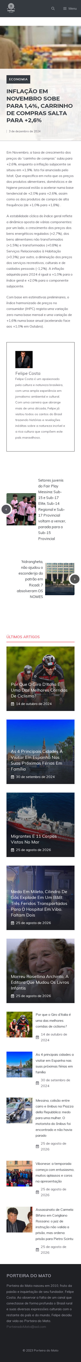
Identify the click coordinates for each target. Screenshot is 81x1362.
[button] (53, 8)
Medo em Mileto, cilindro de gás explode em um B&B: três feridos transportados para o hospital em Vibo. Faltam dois (39, 903)
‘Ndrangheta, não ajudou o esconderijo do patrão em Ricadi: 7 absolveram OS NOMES (30, 579)
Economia (18, 79)
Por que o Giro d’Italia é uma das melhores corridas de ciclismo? (39, 690)
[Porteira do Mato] (11, 8)
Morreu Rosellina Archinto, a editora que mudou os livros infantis (40, 982)
